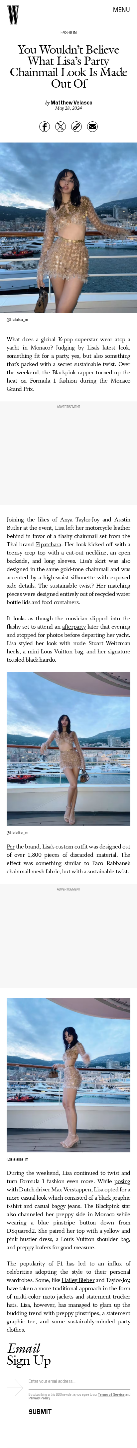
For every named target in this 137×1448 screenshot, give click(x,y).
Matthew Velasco (71, 102)
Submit (40, 1410)
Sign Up (29, 1354)
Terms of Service (111, 1394)
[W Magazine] (13, 14)
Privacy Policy (39, 1398)
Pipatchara (48, 545)
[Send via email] (92, 126)
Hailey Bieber (78, 1280)
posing (122, 1181)
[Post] (60, 126)
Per (11, 847)
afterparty (74, 627)
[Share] (44, 126)
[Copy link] (76, 126)
